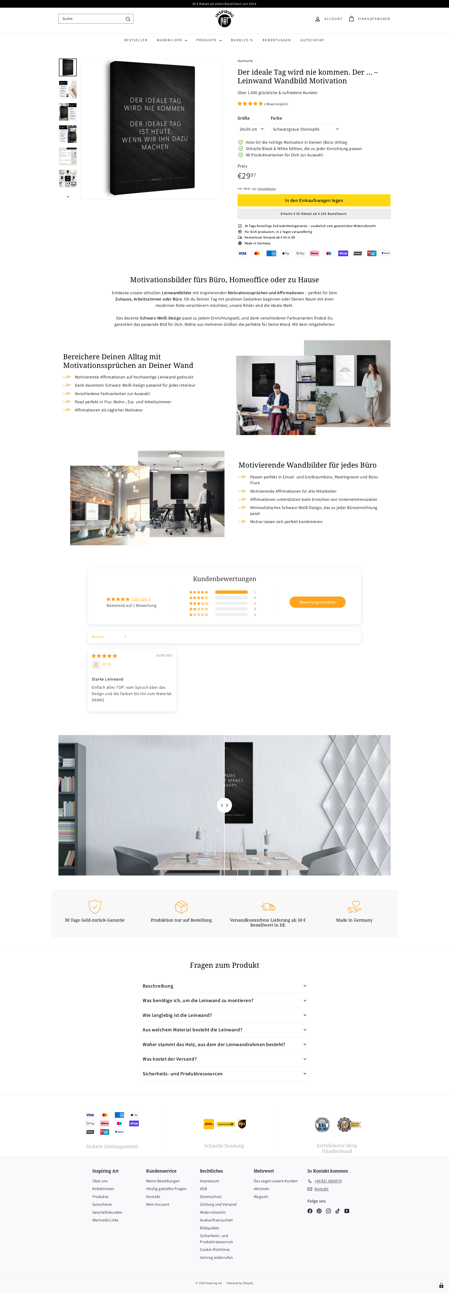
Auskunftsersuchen (216, 1220)
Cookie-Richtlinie (215, 1249)
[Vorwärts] (67, 195)
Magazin (261, 1196)
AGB (203, 1188)
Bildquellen (209, 1228)
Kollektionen (103, 1188)
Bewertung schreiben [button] (318, 602)
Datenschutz (211, 1196)
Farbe (276, 118)
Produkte (207, 40)
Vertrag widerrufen (216, 1257)
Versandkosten (267, 188)
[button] (251, 103)
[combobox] (95, 19)
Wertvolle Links (105, 1220)
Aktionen (261, 1188)
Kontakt (153, 1196)
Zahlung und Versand (218, 1204)
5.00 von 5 (140, 599)
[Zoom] (151, 128)
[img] (104, 656)
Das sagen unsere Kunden (276, 1180)
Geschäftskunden (107, 1212)
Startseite (246, 60)
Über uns (100, 1180)
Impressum (209, 1180)
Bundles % (242, 40)
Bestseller (136, 40)
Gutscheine (313, 40)
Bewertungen (277, 40)
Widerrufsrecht (213, 1212)
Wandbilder (170, 40)
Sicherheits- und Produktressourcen (216, 1238)
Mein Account (157, 1204)
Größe (244, 118)
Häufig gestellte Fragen (166, 1188)
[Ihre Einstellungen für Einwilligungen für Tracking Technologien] (441, 1285)
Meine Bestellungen (163, 1180)
